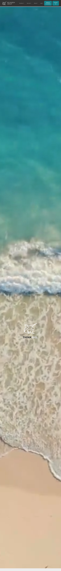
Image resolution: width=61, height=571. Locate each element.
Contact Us (55, 3)
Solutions (21, 3)
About (35, 3)
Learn (41, 3)
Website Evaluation (48, 3)
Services (28, 3)
